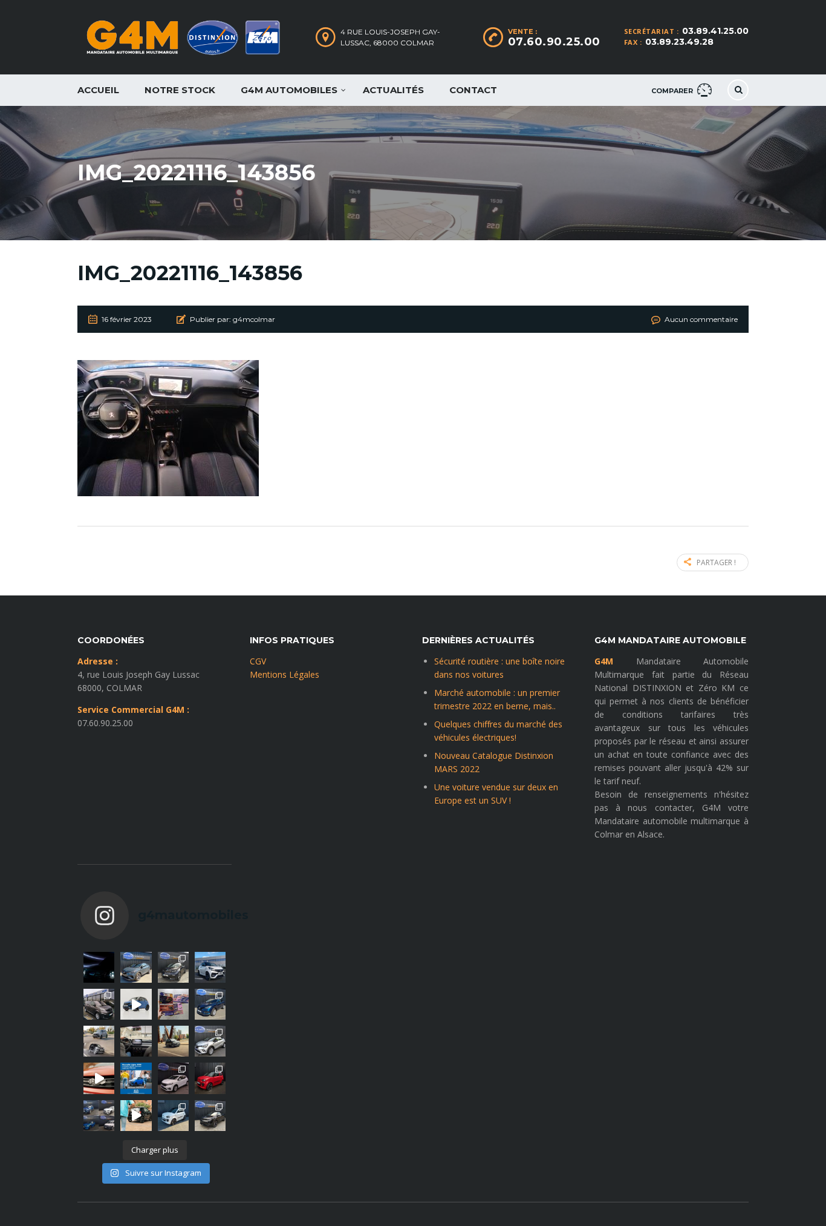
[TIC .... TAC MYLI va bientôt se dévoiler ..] (98, 967)
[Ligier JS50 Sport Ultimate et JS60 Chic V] (98, 1041)
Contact (473, 90)
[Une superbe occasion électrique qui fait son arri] (173, 967)
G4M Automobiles (289, 90)
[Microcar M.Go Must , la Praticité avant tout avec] (210, 1078)
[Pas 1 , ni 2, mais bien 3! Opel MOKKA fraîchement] (210, 1115)
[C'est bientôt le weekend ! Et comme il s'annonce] (210, 1041)
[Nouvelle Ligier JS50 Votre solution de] (135, 1078)
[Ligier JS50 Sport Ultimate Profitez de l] (135, 1004)
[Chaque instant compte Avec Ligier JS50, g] (135, 1115)
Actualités (393, 90)
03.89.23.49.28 (679, 41)
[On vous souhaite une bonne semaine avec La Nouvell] (173, 1041)
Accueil (98, 90)
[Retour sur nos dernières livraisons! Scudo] (98, 1004)
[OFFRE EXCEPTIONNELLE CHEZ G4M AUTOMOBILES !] (210, 1004)
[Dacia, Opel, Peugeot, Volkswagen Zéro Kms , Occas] (98, 1115)
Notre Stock (180, 90)
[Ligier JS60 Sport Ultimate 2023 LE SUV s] (98, 1078)
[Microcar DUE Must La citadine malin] (173, 1115)
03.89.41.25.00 (715, 30)
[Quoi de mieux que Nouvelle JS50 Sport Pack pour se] (210, 967)
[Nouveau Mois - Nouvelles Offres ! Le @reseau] (173, 1004)
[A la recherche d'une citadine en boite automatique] (173, 1078)
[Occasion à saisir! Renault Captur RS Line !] (135, 967)
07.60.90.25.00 (554, 41)
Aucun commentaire (701, 319)
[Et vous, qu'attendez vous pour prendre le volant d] (135, 1041)
